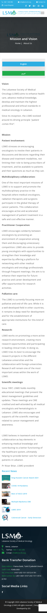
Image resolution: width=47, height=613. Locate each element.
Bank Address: (7, 566)
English (23, 64)
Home (17, 43)
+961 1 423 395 (8, 2)
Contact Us (41, 2)
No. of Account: (8, 572)
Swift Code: (6, 569)
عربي (23, 73)
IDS (29, 608)
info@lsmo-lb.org (25, 2)
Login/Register (9, 5)
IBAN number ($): (8, 576)
